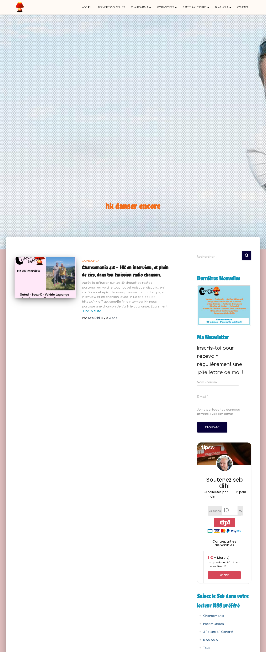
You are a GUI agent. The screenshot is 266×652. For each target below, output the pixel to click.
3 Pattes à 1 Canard (195, 7)
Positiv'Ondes (213, 624)
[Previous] (205, 305)
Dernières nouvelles (111, 7)
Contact (242, 7)
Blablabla (222, 7)
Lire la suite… (93, 311)
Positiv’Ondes (166, 7)
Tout (206, 648)
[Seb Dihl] (19, 7)
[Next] (242, 305)
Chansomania (140, 7)
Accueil (87, 7)
